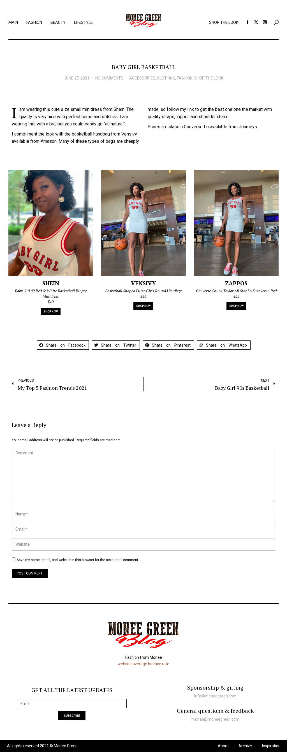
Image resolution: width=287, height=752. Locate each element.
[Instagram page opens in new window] (265, 22)
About (223, 746)
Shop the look (208, 78)
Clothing (166, 78)
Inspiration (271, 746)
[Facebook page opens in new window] (247, 22)
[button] (63, 345)
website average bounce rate (143, 664)
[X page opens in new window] (256, 22)
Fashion (185, 78)
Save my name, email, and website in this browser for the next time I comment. (78, 560)
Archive (245, 746)
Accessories (142, 78)
